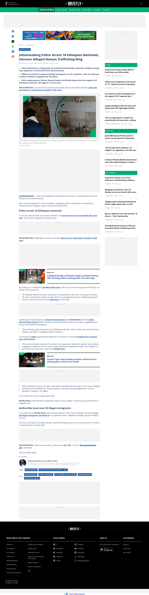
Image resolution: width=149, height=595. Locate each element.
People (108, 76)
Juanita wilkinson (32, 478)
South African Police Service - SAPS (53, 470)
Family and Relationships (113, 124)
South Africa (47, 9)
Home (21, 45)
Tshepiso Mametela (43, 63)
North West (86, 10)
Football (108, 184)
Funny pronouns (46, 474)
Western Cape (74, 10)
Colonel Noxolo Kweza (55, 319)
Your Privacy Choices (77, 594)
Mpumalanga (62, 10)
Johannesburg (31, 470)
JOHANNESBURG (26, 196)
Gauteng (106, 10)
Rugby (107, 208)
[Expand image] (98, 96)
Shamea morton (85, 474)
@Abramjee (54, 299)
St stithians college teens (65, 474)
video (33, 337)
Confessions (109, 220)
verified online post (51, 287)
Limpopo (97, 10)
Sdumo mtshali (30, 474)
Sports (108, 112)
